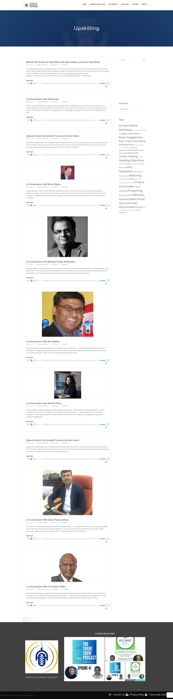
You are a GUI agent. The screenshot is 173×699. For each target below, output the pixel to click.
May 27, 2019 (30, 344)
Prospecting (135, 190)
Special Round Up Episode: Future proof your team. (52, 136)
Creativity (141, 145)
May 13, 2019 (30, 443)
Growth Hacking (128, 156)
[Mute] (99, 84)
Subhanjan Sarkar (41, 65)
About (144, 4)
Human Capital (124, 164)
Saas (130, 195)
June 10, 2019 (30, 187)
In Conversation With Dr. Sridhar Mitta (45, 587)
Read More (29, 80)
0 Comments (64, 65)
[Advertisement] (132, 83)
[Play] (31, 83)
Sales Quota (125, 203)
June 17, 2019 (30, 138)
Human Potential (134, 164)
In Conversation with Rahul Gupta (43, 184)
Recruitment (123, 195)
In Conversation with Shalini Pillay (43, 403)
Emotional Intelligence (124, 147)
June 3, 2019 (29, 264)
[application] (67, 83)
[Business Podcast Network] (30, 5)
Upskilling (122, 212)
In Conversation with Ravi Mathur (43, 341)
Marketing (135, 175)
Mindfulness (122, 179)
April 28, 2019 (30, 589)
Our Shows (125, 4)
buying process (126, 144)
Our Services (113, 4)
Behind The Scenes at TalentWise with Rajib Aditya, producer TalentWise (62, 62)
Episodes (135, 4)
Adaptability (134, 130)
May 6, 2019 (29, 522)
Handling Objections (131, 160)
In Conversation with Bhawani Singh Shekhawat (50, 262)
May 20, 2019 (30, 406)
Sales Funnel (137, 199)
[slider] (103, 84)
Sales (135, 195)
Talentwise (53, 65)
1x (108, 83)
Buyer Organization (128, 141)
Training (137, 210)
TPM (130, 210)
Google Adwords (132, 153)
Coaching (136, 145)
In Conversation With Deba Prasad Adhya (47, 520)
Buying (141, 141)
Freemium (132, 150)
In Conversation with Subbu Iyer (42, 99)
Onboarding (129, 179)
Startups (139, 207)
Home (85, 4)
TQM (132, 210)
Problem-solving (130, 182)
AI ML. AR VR (141, 130)
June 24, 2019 (30, 102)
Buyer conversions (131, 133)
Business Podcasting (97, 4)
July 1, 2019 (29, 65)
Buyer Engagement (130, 137)
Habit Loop (140, 157)
